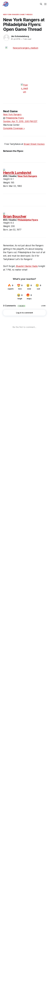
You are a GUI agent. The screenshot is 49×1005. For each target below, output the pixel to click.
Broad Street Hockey (34, 144)
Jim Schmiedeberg (20, 36)
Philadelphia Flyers (15, 118)
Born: (5, 186)
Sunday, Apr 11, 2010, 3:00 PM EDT (20, 121)
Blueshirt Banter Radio (27, 266)
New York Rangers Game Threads (18, 14)
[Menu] (45, 4)
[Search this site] (41, 4)
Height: (6, 179)
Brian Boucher (15, 216)
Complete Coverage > (14, 128)
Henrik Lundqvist (17, 173)
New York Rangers (12, 114)
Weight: (6, 182)
